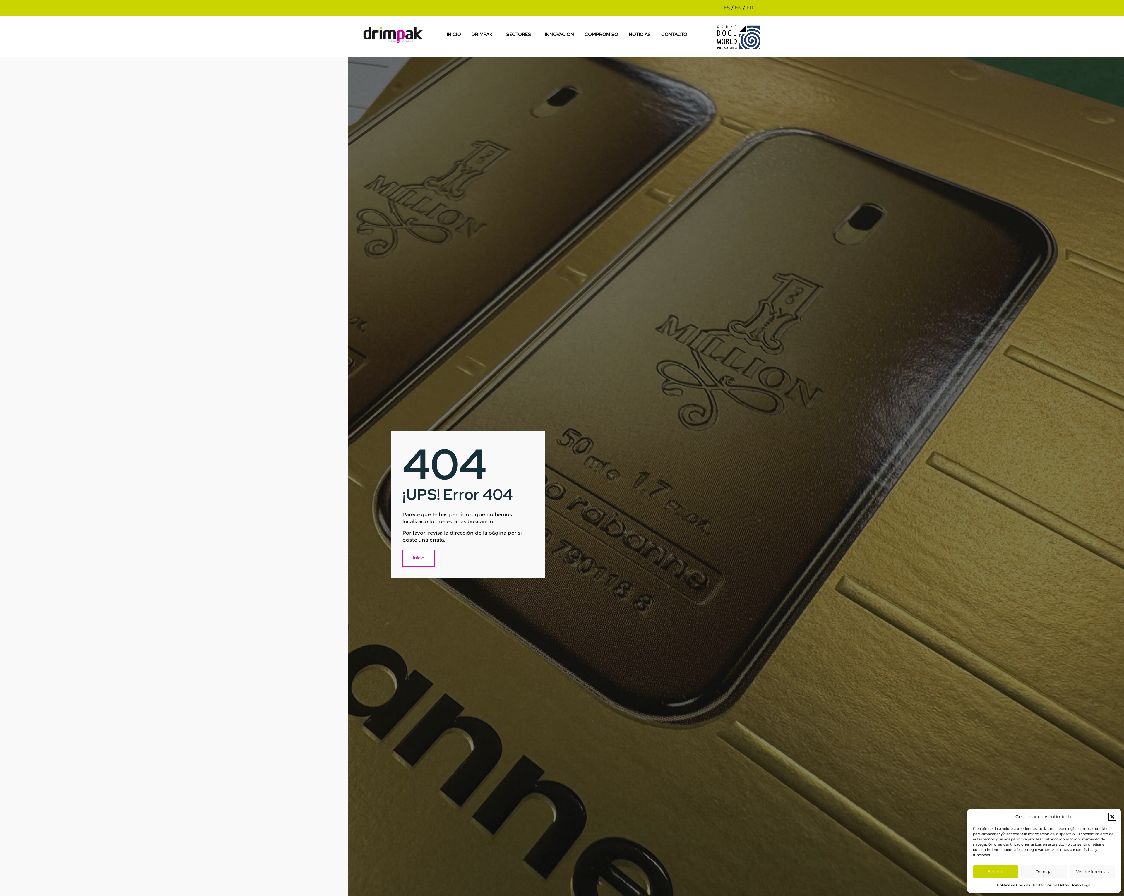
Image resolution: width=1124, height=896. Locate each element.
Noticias (640, 34)
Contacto (674, 34)
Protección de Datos (1051, 885)
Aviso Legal (1081, 885)
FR (749, 8)
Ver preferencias (1092, 872)
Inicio (454, 34)
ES (727, 8)
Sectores (518, 34)
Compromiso (601, 34)
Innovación (559, 34)
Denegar (1044, 872)
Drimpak (482, 34)
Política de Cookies (1013, 885)
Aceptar (996, 872)
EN (738, 8)
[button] (1112, 817)
